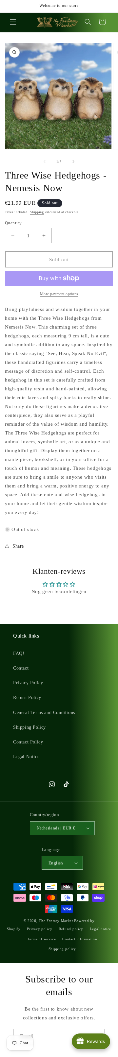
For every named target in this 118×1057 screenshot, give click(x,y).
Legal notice (100, 929)
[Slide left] (44, 161)
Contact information (79, 939)
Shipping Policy (29, 727)
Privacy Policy (28, 682)
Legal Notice (26, 756)
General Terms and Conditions (44, 712)
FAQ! (18, 653)
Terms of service (41, 939)
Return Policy (27, 697)
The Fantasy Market (56, 921)
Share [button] (18, 546)
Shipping (37, 212)
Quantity (13, 222)
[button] (13, 22)
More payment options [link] (59, 294)
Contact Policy (28, 742)
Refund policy (71, 929)
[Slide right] (73, 161)
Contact (21, 668)
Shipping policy (62, 949)
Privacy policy (39, 929)
